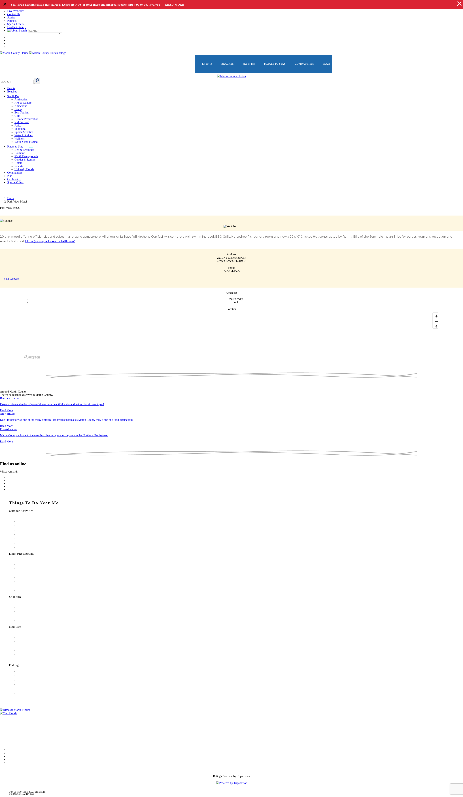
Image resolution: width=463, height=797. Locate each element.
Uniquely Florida (24, 169)
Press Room (7, 726)
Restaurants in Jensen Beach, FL (29, 582)
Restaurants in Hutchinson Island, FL (31, 573)
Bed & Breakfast (24, 149)
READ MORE (174, 4)
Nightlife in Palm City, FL (27, 655)
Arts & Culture (22, 102)
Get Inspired (14, 179)
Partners (11, 20)
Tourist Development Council (17, 716)
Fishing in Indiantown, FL (27, 685)
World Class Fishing (26, 141)
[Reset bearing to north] (435, 325)
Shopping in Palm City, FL (27, 616)
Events (207, 63)
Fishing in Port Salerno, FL (27, 693)
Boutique (19, 153)
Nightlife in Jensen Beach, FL (28, 650)
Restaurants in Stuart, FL (26, 560)
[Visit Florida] (231, 713)
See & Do (249, 63)
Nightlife (15, 626)
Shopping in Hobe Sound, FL (28, 607)
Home (10, 198)
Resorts (18, 166)
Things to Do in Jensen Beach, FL (30, 534)
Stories (11, 17)
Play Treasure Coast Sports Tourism (31, 548)
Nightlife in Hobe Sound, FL (28, 637)
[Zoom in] (435, 315)
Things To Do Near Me (34, 503)
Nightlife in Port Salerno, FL (28, 659)
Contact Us (13, 14)
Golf (17, 115)
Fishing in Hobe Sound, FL (27, 676)
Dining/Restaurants (21, 553)
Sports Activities (23, 132)
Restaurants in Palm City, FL (28, 586)
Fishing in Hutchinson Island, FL (30, 680)
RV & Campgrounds (26, 156)
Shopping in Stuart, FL (25, 603)
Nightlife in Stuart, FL (25, 633)
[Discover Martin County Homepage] (231, 76)
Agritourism (21, 99)
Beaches (227, 63)
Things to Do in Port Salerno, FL (30, 543)
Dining (18, 109)
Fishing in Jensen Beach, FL (28, 689)
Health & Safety (16, 27)
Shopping (20, 128)
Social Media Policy (11, 736)
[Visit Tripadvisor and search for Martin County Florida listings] (231, 783)
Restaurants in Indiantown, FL (28, 577)
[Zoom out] (435, 320)
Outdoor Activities (21, 510)
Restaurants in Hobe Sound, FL (29, 569)
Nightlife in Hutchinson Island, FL (30, 642)
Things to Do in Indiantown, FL (29, 530)
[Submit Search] (37, 81)
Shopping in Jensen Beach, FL (29, 612)
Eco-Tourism (21, 112)
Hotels (18, 162)
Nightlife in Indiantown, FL (27, 646)
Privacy (4, 731)
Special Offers (15, 24)
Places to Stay (275, 63)
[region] (231, 335)
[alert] (231, 4)
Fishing (14, 665)
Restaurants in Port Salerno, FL (29, 590)
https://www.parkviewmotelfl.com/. (50, 241)
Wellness (19, 138)
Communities (304, 63)
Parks (17, 125)
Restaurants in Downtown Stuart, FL (31, 564)
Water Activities (23, 135)
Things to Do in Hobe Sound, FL (30, 521)
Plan (326, 63)
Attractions (20, 105)
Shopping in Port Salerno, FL (28, 620)
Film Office (6, 721)
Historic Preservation (26, 119)
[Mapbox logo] (32, 357)
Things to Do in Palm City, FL (28, 539)
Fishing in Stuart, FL (24, 671)
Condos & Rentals (24, 159)
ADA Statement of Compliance (18, 741)
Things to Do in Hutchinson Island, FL (32, 526)
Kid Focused (21, 122)
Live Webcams (15, 10)
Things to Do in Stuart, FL (27, 517)
